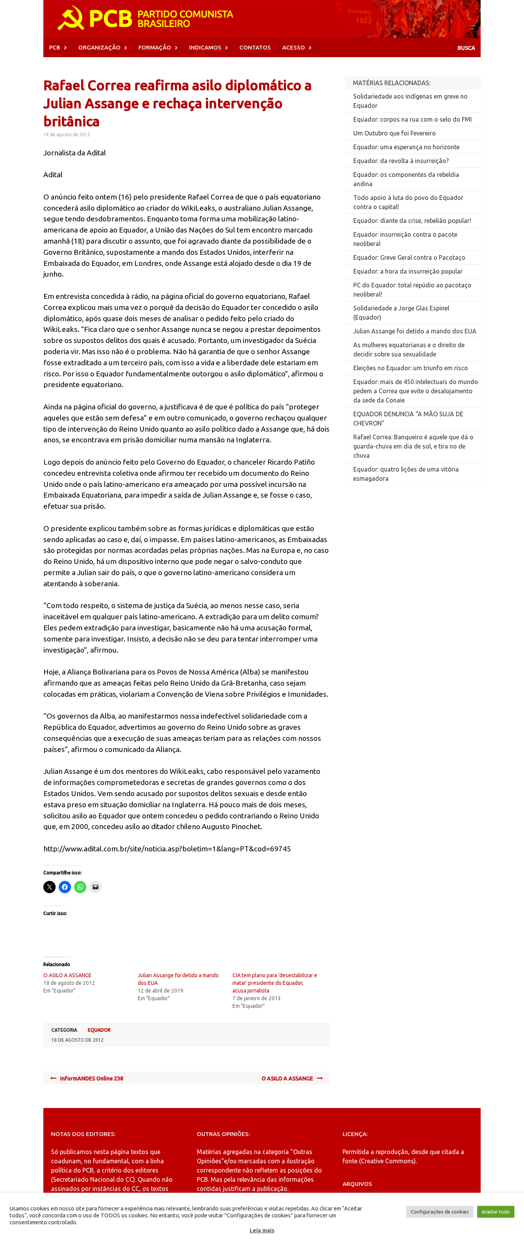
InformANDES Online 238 (91, 1078)
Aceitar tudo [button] (496, 1211)
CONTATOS (255, 47)
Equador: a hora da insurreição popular (408, 271)
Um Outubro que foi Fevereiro (394, 133)
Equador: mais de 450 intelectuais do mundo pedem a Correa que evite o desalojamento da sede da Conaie (415, 391)
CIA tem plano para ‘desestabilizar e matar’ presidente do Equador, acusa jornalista (274, 983)
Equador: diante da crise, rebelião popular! (412, 220)
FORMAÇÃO (154, 47)
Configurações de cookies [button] (440, 1211)
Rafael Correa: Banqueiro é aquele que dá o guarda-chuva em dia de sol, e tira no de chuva (413, 446)
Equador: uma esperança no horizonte (406, 146)
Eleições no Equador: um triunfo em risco (410, 367)
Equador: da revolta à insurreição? (401, 160)
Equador (99, 1029)
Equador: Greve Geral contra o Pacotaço (409, 257)
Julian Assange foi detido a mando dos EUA (414, 331)
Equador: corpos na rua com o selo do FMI (412, 119)
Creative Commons (387, 1161)
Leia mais (262, 1230)
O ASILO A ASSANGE (67, 975)
